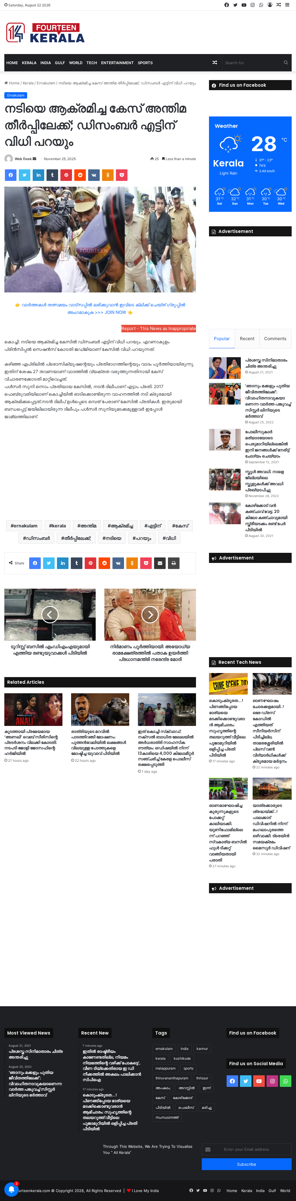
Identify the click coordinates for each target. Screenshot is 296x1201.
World (75, 62)
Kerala (29, 62)
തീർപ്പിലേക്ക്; (77, 538)
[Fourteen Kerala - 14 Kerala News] (45, 32)
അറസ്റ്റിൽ (187, 1088)
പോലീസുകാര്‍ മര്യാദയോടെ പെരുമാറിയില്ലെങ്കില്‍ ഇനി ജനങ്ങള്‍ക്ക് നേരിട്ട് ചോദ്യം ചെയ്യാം (267, 444)
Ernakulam (46, 83)
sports (188, 1068)
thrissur (202, 1078)
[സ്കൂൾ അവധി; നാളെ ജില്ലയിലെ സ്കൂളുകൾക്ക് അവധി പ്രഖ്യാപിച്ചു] (225, 479)
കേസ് (181, 526)
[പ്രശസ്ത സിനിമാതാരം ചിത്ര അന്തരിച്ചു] (225, 368)
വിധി (171, 538)
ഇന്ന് (206, 1088)
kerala (59, 526)
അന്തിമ (88, 526)
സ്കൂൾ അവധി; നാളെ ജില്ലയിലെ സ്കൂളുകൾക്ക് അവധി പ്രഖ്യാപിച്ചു (264, 481)
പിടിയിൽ (163, 1107)
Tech (91, 62)
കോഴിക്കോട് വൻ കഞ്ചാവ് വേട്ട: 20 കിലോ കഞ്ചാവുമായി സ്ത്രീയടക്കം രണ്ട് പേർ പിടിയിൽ (266, 518)
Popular (222, 338)
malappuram (165, 1068)
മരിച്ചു (207, 1107)
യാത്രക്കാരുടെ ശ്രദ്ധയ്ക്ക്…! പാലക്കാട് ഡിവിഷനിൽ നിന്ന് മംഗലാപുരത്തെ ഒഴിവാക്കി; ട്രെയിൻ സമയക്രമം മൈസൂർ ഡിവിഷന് (271, 826)
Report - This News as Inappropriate (158, 328)
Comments (275, 338)
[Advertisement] (100, 469)
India (45, 62)
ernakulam (26, 526)
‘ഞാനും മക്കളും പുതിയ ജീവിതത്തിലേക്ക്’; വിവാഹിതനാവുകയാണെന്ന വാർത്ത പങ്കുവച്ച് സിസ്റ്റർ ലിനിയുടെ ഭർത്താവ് (268, 401)
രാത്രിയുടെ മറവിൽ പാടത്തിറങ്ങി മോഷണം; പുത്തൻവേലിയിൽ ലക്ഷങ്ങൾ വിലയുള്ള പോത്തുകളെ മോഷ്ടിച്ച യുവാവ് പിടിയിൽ (98, 742)
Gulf (60, 62)
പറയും (143, 538)
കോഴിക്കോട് (182, 1098)
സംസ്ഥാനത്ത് (167, 1117)
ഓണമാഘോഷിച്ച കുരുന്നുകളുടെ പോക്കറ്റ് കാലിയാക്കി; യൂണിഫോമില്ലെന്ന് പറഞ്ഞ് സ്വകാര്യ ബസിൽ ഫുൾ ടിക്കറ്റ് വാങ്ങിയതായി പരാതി (228, 832)
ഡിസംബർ (38, 538)
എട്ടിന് (154, 526)
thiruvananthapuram (172, 1078)
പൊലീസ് (186, 1107)
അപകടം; (163, 1088)
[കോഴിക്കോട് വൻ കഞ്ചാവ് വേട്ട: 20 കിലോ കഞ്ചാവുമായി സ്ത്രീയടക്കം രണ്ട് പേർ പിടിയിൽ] (225, 513)
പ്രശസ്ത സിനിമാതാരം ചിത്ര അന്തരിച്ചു (266, 363)
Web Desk (23, 159)
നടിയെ (113, 538)
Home (12, 62)
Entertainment (117, 62)
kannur (202, 1048)
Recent (247, 338)
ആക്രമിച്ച (122, 526)
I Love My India (145, 1190)
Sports (145, 62)
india (184, 1048)
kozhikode (182, 1058)
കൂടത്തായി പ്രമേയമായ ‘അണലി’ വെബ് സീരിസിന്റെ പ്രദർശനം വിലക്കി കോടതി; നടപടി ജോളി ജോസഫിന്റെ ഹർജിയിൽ (31, 742)
